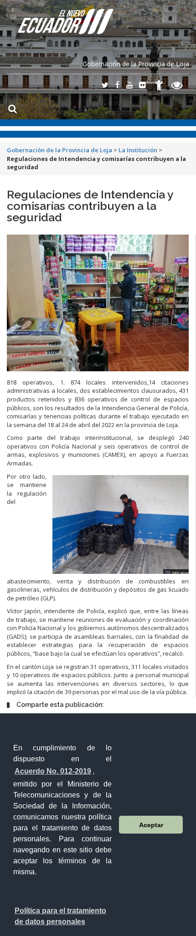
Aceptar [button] (151, 825)
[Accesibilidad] (159, 86)
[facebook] (117, 85)
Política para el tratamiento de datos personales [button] (60, 916)
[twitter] (104, 85)
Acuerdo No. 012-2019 (53, 771)
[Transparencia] (177, 86)
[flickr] (142, 85)
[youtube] (129, 85)
